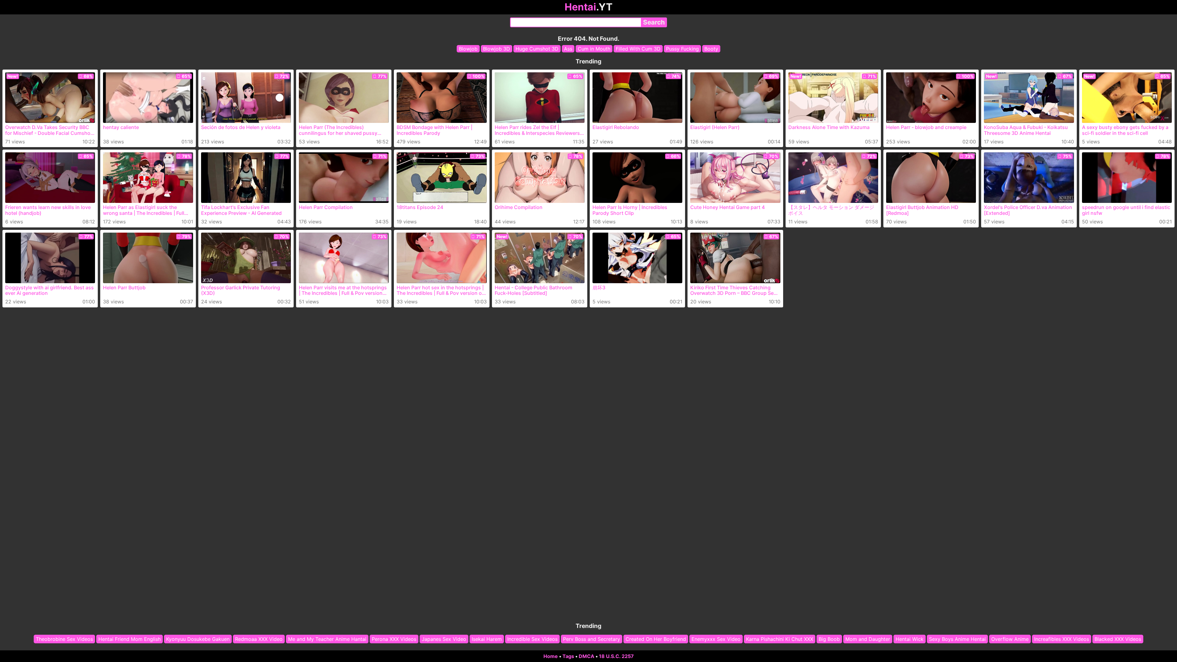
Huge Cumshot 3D (537, 49)
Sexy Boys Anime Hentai (957, 639)
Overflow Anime (1010, 639)
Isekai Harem (487, 639)
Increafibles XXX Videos (1061, 639)
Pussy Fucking (682, 49)
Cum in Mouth (594, 49)
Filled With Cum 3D (638, 49)
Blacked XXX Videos (1118, 639)
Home (550, 656)
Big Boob (829, 639)
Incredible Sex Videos (532, 639)
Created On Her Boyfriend (656, 639)
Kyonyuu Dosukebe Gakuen (198, 639)
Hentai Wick (910, 639)
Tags (568, 656)
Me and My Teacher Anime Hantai (327, 639)
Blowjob (468, 49)
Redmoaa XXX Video (259, 639)
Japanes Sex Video (444, 639)
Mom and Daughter (867, 639)
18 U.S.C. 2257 (616, 656)
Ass (568, 49)
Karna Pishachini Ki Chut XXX (779, 639)
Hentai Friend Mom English (129, 639)
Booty (711, 49)
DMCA (586, 656)
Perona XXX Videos (394, 639)
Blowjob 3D (496, 49)
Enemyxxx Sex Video (716, 639)
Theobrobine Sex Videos (64, 639)
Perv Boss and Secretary (591, 639)
